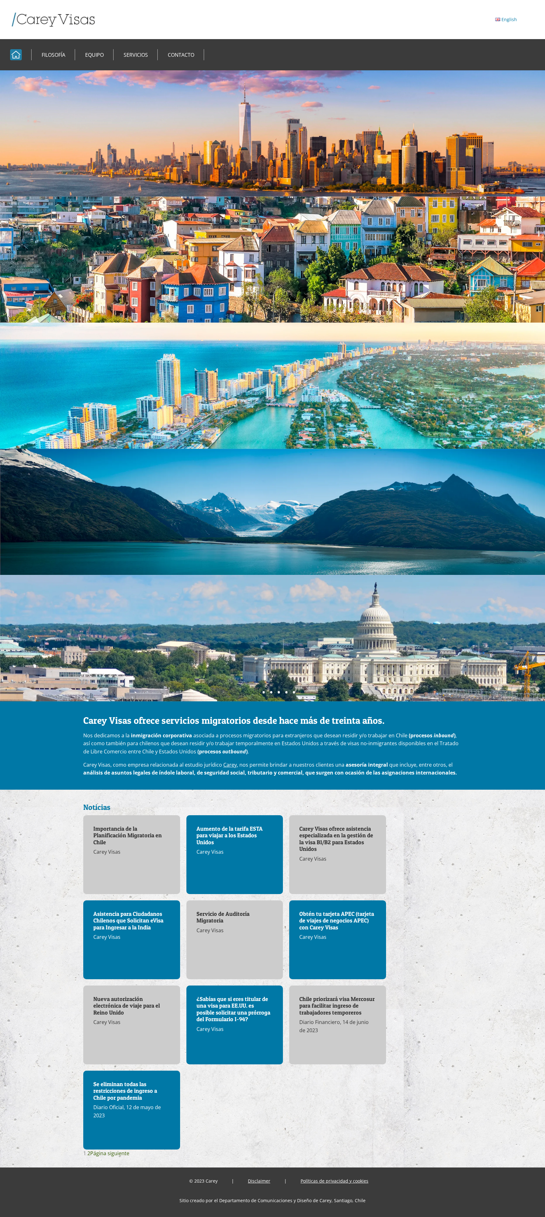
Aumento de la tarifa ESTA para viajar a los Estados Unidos (229, 835)
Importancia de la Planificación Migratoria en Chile (127, 835)
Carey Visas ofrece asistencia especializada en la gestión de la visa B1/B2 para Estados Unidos (336, 838)
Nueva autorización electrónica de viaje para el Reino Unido (126, 1006)
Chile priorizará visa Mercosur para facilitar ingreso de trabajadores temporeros (337, 1006)
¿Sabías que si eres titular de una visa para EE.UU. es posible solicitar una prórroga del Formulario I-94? (233, 1009)
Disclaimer (259, 1181)
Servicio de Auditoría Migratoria (222, 917)
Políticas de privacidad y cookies (334, 1181)
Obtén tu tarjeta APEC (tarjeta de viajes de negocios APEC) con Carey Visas (336, 920)
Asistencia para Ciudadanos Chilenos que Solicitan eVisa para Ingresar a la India (128, 920)
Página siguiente (109, 1153)
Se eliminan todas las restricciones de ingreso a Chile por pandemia (125, 1091)
